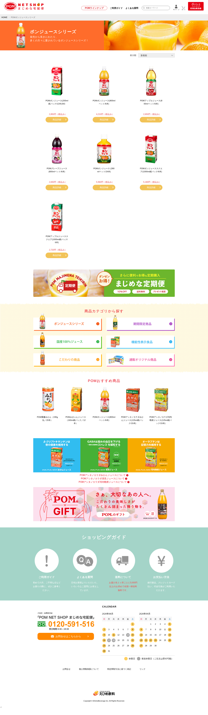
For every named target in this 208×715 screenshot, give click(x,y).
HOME (4, 17)
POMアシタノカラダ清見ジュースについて (103, 478)
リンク (142, 669)
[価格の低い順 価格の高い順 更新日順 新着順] (156, 55)
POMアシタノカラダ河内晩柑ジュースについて (103, 482)
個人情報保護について (89, 669)
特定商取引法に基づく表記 (119, 669)
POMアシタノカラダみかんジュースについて (103, 475)
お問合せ (66, 669)
